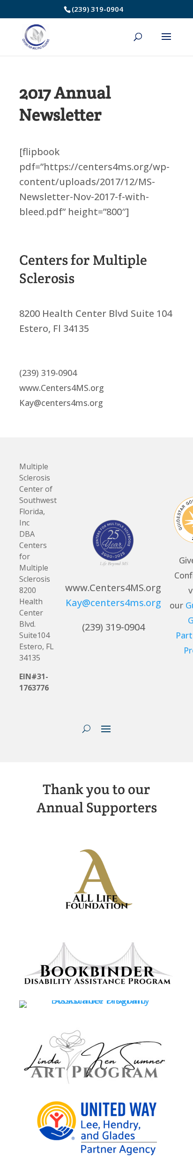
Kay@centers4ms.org (113, 602)
